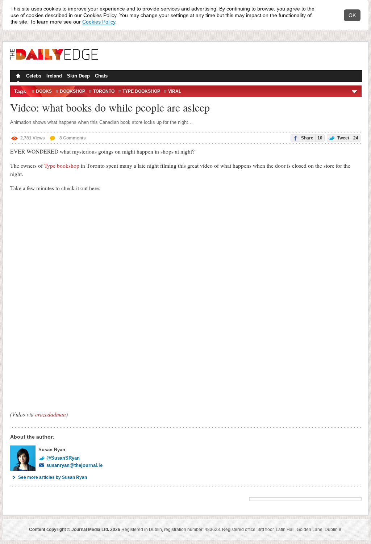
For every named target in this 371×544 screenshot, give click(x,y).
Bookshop (72, 91)
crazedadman (50, 414)
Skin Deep (78, 76)
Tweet (347, 138)
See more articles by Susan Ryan (52, 477)
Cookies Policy (98, 22)
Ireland (54, 76)
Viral (174, 91)
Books (44, 91)
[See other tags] (355, 91)
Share (311, 138)
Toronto (103, 91)
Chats (101, 76)
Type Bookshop (141, 91)
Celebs (33, 76)
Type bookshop (61, 165)
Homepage (17, 77)
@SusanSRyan (63, 458)
